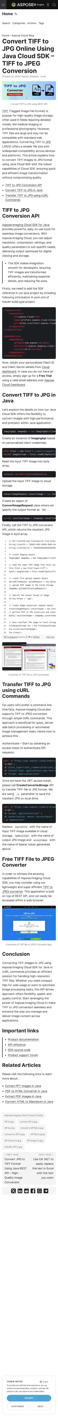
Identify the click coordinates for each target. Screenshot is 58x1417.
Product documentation (23, 1039)
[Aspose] (22, 4)
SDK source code (19, 1049)
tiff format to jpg (12, 1140)
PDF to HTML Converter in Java (26, 1091)
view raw (50, 637)
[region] (29, 586)
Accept (29, 1398)
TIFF (5, 111)
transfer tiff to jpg (13, 1147)
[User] (48, 4)
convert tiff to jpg (28, 1121)
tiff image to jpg (35, 1140)
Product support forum (23, 1055)
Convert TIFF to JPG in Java (24, 190)
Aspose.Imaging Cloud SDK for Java (25, 224)
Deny (40, 1406)
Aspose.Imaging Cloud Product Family (23, 1115)
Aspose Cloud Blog (23, 35)
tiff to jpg (9, 1121)
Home (7, 14)
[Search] (54, 4)
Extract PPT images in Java (23, 1085)
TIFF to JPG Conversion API (23, 185)
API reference (17, 1044)
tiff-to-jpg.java (11, 637)
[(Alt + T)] (16, 13)
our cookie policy (37, 1391)
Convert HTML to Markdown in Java (29, 1101)
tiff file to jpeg (38, 1134)
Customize (17, 1406)
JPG (48, 142)
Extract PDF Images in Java (23, 1096)
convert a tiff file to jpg (31, 1128)
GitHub (36, 637)
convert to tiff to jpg (14, 1134)
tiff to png (9, 1128)
